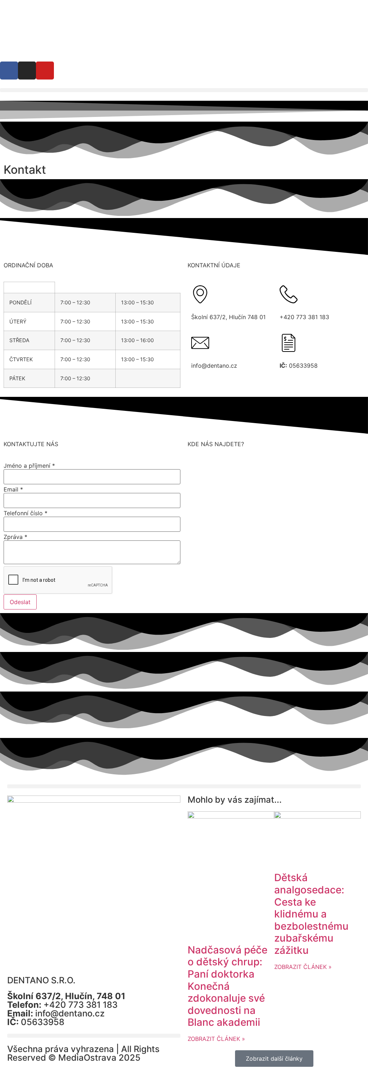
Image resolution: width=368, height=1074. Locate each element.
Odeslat (20, 602)
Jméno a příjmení (29, 465)
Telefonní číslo (25, 513)
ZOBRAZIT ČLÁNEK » (216, 1038)
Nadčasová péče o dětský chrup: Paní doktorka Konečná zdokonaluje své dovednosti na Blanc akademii (227, 986)
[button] (184, 90)
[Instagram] (27, 71)
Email (13, 489)
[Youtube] (45, 71)
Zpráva (15, 537)
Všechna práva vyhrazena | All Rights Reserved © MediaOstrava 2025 (83, 1053)
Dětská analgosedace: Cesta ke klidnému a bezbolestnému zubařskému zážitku (311, 913)
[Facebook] (9, 71)
